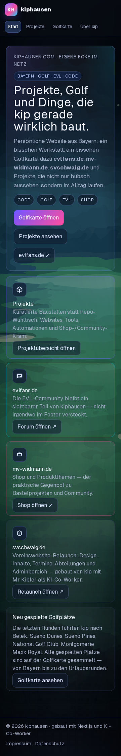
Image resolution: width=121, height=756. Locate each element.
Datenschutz (49, 744)
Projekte (35, 26)
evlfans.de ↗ (34, 255)
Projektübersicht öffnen (46, 348)
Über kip (89, 26)
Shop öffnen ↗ (35, 505)
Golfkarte (62, 26)
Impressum (18, 744)
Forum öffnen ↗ (36, 426)
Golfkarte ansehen (40, 680)
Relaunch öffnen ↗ (40, 591)
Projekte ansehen (40, 236)
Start (13, 26)
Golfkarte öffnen (39, 217)
